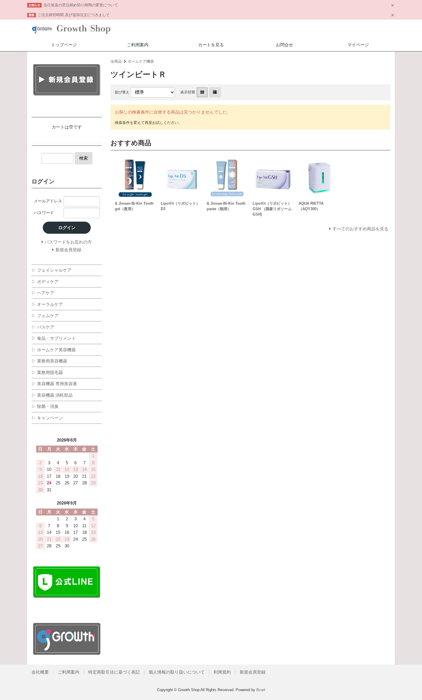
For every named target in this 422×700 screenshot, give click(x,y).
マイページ (358, 44)
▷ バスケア (43, 327)
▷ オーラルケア (47, 304)
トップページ (64, 44)
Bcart (260, 690)
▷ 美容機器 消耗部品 (52, 395)
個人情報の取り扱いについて (177, 672)
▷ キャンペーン (47, 417)
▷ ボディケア (45, 281)
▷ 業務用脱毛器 (47, 372)
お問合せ (284, 44)
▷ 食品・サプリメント (54, 338)
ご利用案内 (137, 44)
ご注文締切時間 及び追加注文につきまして (74, 15)
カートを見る (211, 44)
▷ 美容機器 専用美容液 (54, 383)
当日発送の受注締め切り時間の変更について (80, 5)
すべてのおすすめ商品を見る (360, 228)
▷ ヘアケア (43, 292)
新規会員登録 (253, 672)
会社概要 (40, 672)
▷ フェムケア (45, 315)
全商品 (116, 61)
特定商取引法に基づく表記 (114, 672)
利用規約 (222, 672)
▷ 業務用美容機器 (49, 360)
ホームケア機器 (141, 61)
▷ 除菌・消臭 (45, 406)
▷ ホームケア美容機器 (54, 349)
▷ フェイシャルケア (51, 270)
